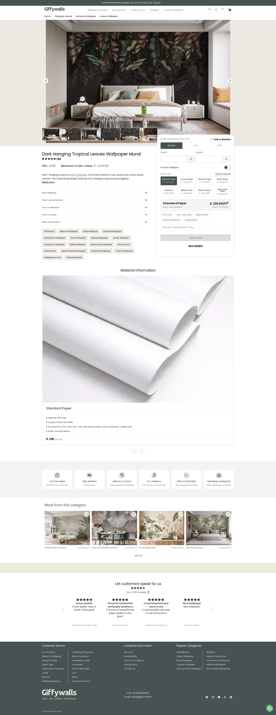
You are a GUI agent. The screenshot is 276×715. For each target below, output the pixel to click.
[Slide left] (134, 451)
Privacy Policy (130, 664)
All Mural (211, 652)
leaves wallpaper (77, 174)
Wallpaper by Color (52, 257)
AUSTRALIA (70, 698)
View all (138, 555)
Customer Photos (81, 681)
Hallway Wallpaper (99, 238)
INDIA (58, 698)
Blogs (74, 677)
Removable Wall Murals (218, 668)
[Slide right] (142, 451)
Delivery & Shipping (51, 656)
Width (163, 152)
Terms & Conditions (134, 660)
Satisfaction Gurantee (53, 668)
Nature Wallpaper (77, 244)
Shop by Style (50, 251)
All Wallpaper (183, 652)
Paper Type (47, 664)
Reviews (46, 677)
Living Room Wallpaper (54, 244)
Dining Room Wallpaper (54, 238)
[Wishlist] (222, 9)
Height (199, 152)
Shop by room (124, 244)
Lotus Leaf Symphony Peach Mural (105, 548)
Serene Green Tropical (55, 548)
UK (50, 698)
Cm (195, 145)
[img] (138, 588)
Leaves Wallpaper (109, 16)
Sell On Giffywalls (80, 668)
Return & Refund (80, 656)
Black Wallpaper (90, 231)
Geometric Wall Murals (218, 660)
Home (48, 16)
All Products (49, 231)
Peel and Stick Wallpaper (189, 668)
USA (44, 698)
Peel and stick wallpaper (101, 244)
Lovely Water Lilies (147, 548)
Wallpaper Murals (63, 16)
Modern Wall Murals (216, 656)
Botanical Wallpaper (86, 16)
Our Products (48, 652)
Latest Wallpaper (185, 656)
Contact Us (129, 668)
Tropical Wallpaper (124, 251)
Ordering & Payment (82, 652)
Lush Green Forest (194, 548)
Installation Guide (81, 660)
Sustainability (130, 656)
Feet (219, 145)
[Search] (210, 9)
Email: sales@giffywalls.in (138, 696)
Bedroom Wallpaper (69, 231)
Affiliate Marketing (51, 681)
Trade (45, 672)
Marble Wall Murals (216, 664)
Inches (171, 145)
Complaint (77, 664)
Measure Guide (49, 660)
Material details (223, 174)
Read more (48, 182)
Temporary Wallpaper (100, 251)
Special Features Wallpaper (74, 251)
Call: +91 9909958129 (138, 693)
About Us (128, 652)
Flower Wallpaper (78, 238)
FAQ (74, 672)
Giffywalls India (55, 711)
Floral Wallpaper (184, 660)
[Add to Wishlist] (86, 514)
